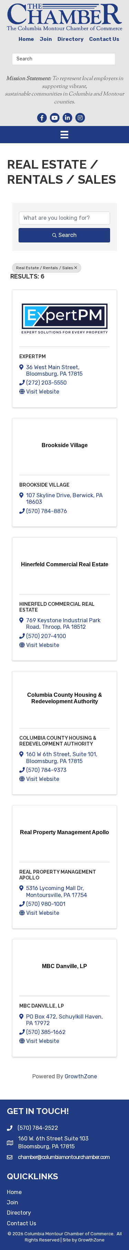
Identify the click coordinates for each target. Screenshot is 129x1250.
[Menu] (64, 134)
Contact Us (104, 39)
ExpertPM (32, 356)
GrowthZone (81, 1076)
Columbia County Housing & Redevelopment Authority (57, 741)
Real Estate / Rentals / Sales (44, 267)
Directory (70, 39)
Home (26, 39)
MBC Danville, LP (41, 1006)
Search (67, 235)
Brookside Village (44, 485)
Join (46, 39)
